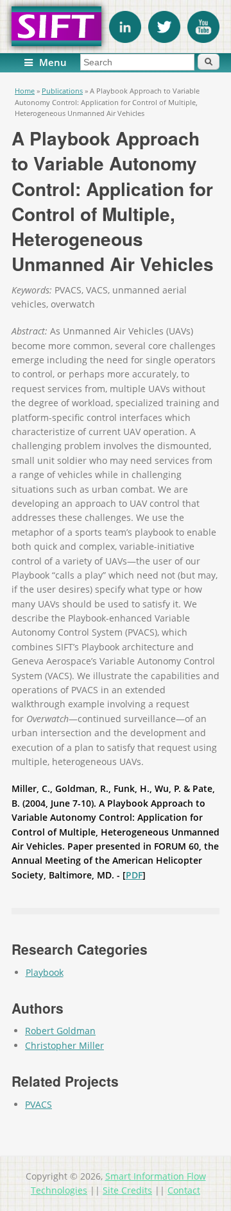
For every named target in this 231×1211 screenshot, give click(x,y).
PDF (134, 875)
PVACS (38, 1104)
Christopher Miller (64, 1045)
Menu (53, 62)
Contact (183, 1190)
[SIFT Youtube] (203, 39)
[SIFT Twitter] (164, 39)
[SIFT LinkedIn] (125, 39)
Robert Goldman (60, 1031)
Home (25, 90)
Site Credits (127, 1190)
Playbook (45, 972)
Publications (62, 90)
